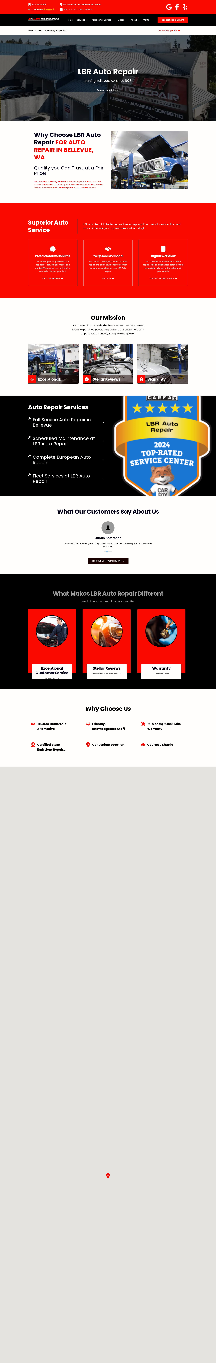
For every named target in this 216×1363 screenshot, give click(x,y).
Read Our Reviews (51, 278)
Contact (147, 19)
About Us (106, 278)
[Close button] (185, 30)
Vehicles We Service (101, 19)
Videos (121, 19)
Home (70, 19)
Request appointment (108, 90)
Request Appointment (173, 19)
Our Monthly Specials (167, 30)
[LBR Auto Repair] (44, 20)
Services (81, 19)
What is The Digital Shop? (162, 278)
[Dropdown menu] (87, 20)
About (134, 19)
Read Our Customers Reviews (107, 560)
